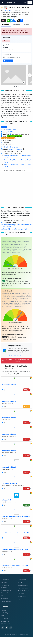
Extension (17, 10)
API (2, 595)
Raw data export (6, 601)
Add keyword (21, 599)
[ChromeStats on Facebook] (6, 627)
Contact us (4, 618)
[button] (2, 2)
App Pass (4, 582)
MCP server (4, 598)
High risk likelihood (8, 138)
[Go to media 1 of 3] (14, 87)
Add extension (22, 596)
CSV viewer (21, 593)
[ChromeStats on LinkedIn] (2, 627)
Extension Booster (6, 593)
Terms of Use (5, 621)
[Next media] (30, 75)
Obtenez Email (7, 10)
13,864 (10, 132)
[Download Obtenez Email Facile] (16, 58)
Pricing (20, 582)
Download (16, 25)
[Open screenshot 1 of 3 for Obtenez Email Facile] (13, 75)
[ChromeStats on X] (10, 627)
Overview (5, 25)
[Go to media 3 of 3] (19, 87)
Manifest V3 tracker (23, 591)
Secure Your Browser (15, 355)
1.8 (10, 134)
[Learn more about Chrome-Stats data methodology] (24, 149)
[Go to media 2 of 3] (16, 87)
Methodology (5, 613)
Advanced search (23, 585)
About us (3, 610)
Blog (2, 615)
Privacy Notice (5, 624)
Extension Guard (6, 590)
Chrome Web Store (15, 149)
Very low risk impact (15, 136)
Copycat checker (23, 588)
